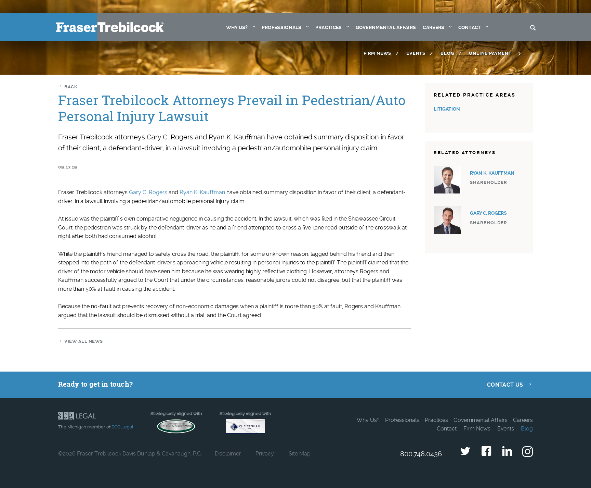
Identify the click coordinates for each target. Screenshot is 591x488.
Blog (447, 53)
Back (70, 86)
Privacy (264, 453)
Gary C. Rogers (148, 192)
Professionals (282, 27)
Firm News (377, 53)
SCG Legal (122, 426)
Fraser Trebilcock (110, 27)
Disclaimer (228, 453)
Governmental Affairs (386, 27)
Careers (433, 27)
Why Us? (237, 27)
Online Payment (490, 53)
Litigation (447, 109)
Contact (469, 27)
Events (415, 53)
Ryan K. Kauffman (202, 192)
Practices (328, 27)
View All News (83, 341)
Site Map (300, 453)
